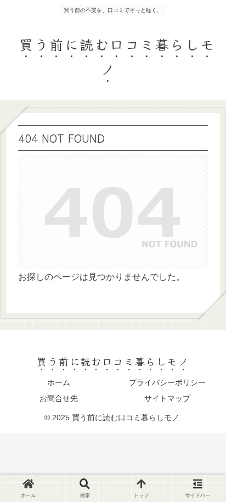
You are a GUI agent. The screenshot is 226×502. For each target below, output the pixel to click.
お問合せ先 (58, 398)
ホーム (58, 382)
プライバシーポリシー (167, 382)
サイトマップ (167, 398)
